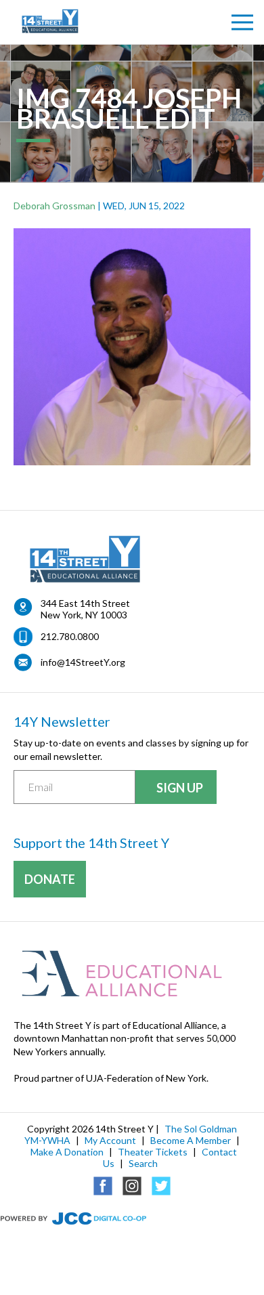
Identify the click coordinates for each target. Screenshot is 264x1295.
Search (143, 1163)
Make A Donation (67, 1152)
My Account (110, 1140)
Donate (49, 879)
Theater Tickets (153, 1152)
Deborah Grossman (54, 205)
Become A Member (190, 1140)
